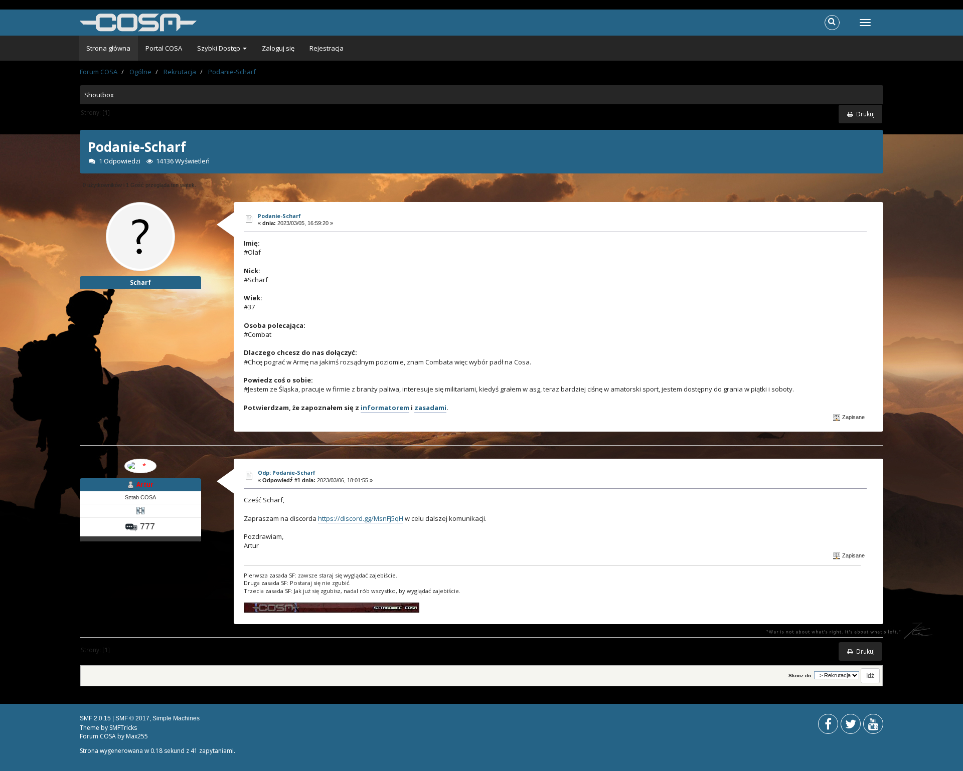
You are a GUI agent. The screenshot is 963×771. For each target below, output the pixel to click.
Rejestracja (326, 48)
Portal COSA (163, 48)
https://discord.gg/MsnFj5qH (360, 518)
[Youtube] (873, 726)
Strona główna (108, 48)
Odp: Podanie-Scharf (286, 472)
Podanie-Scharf (279, 216)
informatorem (385, 407)
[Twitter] (851, 726)
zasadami (430, 407)
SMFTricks (123, 727)
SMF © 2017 (132, 718)
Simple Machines (176, 718)
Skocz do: (800, 675)
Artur (144, 484)
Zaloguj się (278, 48)
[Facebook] (828, 726)
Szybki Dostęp (219, 48)
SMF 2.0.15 (95, 718)
